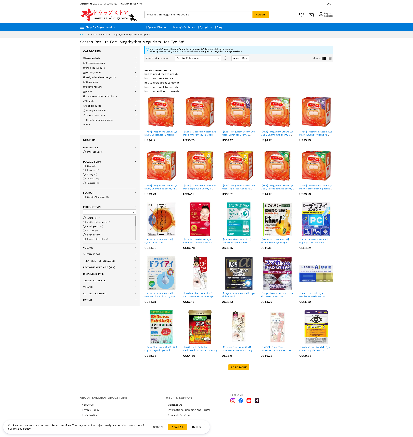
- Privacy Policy (89, 409)
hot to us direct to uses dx (161, 87)
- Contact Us (174, 404)
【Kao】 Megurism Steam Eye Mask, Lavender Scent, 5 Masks (238, 134)
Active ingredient (95, 293)
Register (328, 15)
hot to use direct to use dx (161, 73)
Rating (87, 300)
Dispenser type (93, 274)
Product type (92, 207)
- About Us (87, 404)
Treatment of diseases (99, 260)
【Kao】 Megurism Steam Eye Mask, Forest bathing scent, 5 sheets (277, 188)
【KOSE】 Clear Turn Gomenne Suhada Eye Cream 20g (277, 350)
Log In (327, 13)
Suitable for (92, 254)
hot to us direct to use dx (160, 78)
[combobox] (198, 14)
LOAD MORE (239, 367)
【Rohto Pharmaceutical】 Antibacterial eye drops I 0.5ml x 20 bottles (275, 242)
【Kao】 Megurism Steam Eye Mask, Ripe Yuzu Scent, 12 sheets (238, 188)
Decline (196, 426)
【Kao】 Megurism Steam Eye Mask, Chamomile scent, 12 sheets (160, 188)
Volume (88, 247)
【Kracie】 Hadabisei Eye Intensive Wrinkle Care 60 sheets (197, 242)
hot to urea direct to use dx (162, 82)
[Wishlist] (301, 14)
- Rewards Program (178, 415)
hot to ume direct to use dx (161, 91)
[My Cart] (311, 14)
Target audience (94, 280)
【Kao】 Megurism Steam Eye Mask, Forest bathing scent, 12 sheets (315, 188)
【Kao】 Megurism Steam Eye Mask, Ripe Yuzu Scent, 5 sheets (199, 188)
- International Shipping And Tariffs (188, 409)
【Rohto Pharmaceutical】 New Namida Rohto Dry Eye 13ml (159, 296)
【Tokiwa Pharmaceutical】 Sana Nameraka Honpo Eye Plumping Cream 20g (198, 296)
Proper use (90, 147)
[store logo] (108, 15)
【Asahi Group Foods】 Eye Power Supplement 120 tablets (314, 350)
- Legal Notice (89, 415)
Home (83, 34)
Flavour (88, 192)
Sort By (181, 58)
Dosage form (92, 161)
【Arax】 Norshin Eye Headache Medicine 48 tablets (312, 296)
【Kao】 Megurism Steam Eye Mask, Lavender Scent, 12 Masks (315, 134)
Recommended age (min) (99, 267)
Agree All (177, 426)
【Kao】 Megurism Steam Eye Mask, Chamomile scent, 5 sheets (277, 134)
